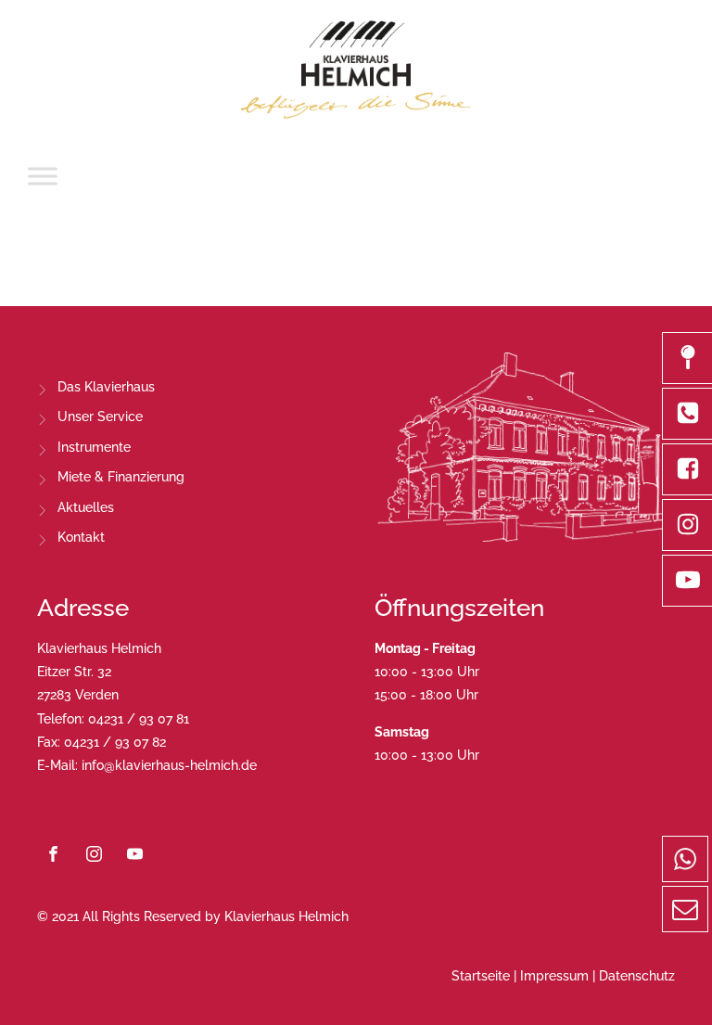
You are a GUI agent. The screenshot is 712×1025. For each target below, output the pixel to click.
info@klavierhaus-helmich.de (169, 765)
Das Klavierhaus (106, 386)
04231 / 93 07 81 (138, 718)
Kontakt (81, 537)
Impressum (554, 975)
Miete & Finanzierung (120, 476)
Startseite (480, 975)
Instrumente (94, 447)
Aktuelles (85, 507)
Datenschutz (637, 975)
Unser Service (100, 416)
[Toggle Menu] (42, 176)
